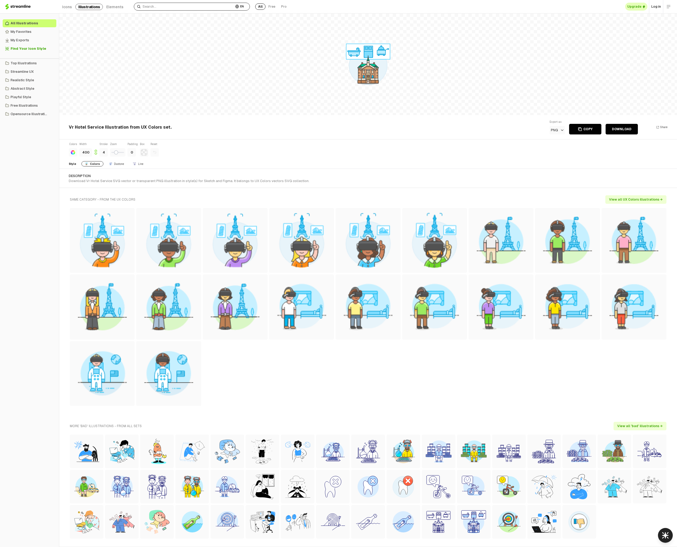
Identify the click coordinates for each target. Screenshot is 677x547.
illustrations (89, 7)
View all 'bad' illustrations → (640, 426)
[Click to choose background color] (144, 152)
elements (114, 7)
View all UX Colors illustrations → (636, 199)
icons (67, 7)
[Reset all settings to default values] (154, 152)
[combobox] (184, 6)
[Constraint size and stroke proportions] (95, 149)
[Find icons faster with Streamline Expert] (665, 535)
